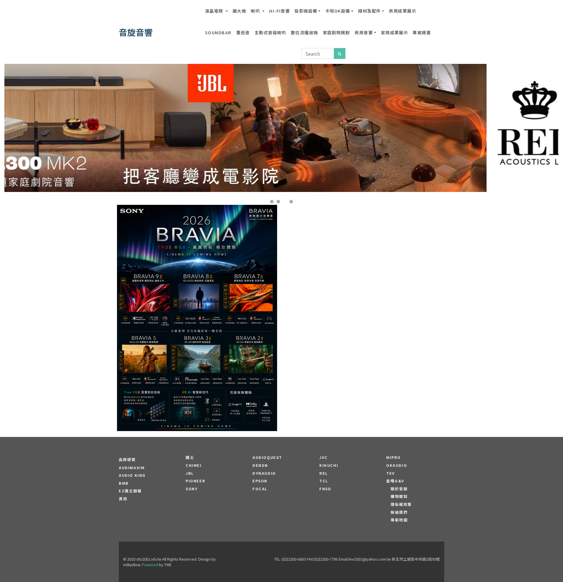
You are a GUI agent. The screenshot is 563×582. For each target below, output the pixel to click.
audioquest (267, 457)
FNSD (325, 489)
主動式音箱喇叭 (270, 32)
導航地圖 (399, 520)
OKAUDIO (396, 465)
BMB (124, 483)
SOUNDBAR (218, 32)
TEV (390, 473)
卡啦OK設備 (337, 11)
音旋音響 (136, 32)
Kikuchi (328, 465)
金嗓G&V (395, 481)
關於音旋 (399, 489)
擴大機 (239, 11)
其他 (123, 499)
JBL (190, 473)
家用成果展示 (394, 32)
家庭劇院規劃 (336, 32)
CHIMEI (194, 465)
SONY (192, 489)
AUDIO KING (132, 475)
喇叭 (256, 11)
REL (323, 473)
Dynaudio (264, 473)
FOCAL (259, 489)
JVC (323, 457)
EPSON (259, 481)
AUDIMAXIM (132, 468)
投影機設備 (305, 11)
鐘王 (190, 457)
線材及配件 (369, 11)
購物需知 (399, 496)
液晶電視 (214, 11)
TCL (323, 481)
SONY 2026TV (197, 300)
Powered (150, 564)
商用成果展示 (402, 11)
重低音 (243, 32)
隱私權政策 (401, 504)
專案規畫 (422, 32)
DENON (260, 465)
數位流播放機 (304, 32)
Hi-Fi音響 (279, 11)
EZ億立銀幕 (130, 491)
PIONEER (195, 481)
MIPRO (393, 457)
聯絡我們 (399, 512)
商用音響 (364, 32)
